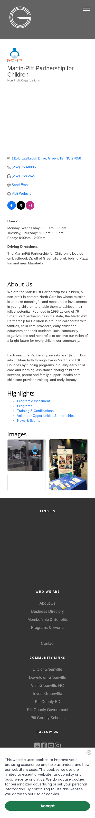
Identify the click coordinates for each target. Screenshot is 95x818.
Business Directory (47, 611)
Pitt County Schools (47, 717)
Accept (47, 806)
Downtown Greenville (47, 677)
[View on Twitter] (21, 208)
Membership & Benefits (48, 619)
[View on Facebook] (11, 208)
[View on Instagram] (30, 208)
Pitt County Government (47, 709)
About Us (47, 603)
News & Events (28, 420)
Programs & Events (47, 627)
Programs (24, 406)
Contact (47, 643)
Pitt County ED (47, 701)
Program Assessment (33, 401)
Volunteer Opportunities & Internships (46, 416)
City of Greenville (47, 669)
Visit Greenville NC (47, 685)
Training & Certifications (35, 411)
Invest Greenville (47, 693)
